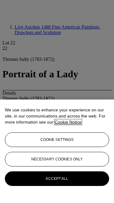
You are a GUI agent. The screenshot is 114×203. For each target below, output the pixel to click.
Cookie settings (57, 140)
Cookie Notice (68, 122)
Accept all (57, 179)
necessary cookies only (57, 159)
